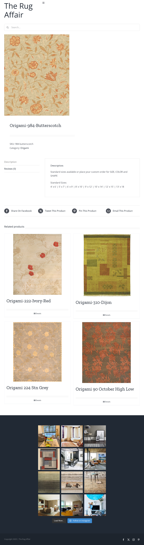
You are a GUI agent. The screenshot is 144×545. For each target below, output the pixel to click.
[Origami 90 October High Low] (107, 352)
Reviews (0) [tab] (10, 168)
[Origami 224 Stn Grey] (37, 352)
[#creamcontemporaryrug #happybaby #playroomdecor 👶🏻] (49, 436)
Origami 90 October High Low (105, 389)
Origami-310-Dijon (94, 302)
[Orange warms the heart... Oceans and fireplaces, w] (72, 505)
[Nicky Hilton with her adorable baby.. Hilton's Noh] (95, 505)
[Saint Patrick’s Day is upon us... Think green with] (49, 482)
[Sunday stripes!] (95, 436)
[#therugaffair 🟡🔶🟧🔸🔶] (72, 436)
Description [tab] (10, 161)
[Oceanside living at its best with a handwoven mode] (95, 459)
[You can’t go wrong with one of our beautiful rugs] (72, 459)
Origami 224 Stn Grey (27, 387)
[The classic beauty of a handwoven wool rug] (95, 482)
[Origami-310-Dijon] (107, 265)
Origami (24, 148)
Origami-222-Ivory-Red (28, 300)
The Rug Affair (18, 10)
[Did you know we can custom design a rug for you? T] (49, 459)
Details (38, 313)
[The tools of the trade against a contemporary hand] (72, 482)
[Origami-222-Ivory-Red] (37, 264)
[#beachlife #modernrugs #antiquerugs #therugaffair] (49, 505)
